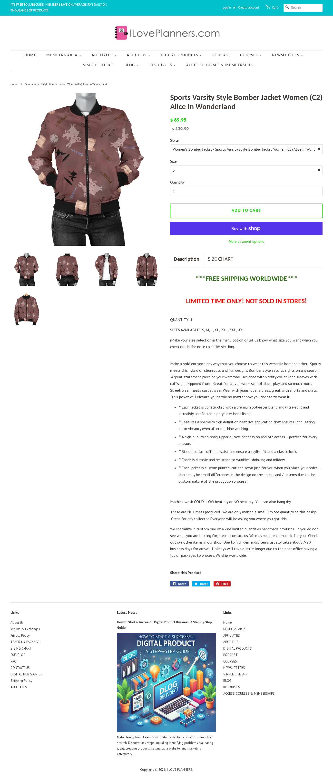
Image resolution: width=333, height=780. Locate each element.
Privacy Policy (19, 635)
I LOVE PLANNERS (179, 769)
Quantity (177, 182)
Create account (248, 8)
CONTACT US (20, 667)
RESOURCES (161, 65)
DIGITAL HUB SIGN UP (26, 674)
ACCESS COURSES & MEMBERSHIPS (220, 65)
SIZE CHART (220, 259)
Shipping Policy (21, 680)
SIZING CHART (20, 648)
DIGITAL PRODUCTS (180, 55)
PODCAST (221, 55)
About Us (16, 622)
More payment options (246, 241)
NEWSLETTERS (286, 55)
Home (30, 55)
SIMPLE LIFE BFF (99, 65)
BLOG (131, 65)
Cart (275, 8)
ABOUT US (137, 55)
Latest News (127, 613)
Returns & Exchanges (25, 629)
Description (186, 259)
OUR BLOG (18, 655)
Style (174, 140)
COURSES (249, 55)
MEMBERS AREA (62, 55)
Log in (227, 8)
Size (173, 161)
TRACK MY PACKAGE (24, 642)
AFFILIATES (103, 55)
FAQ (13, 661)
